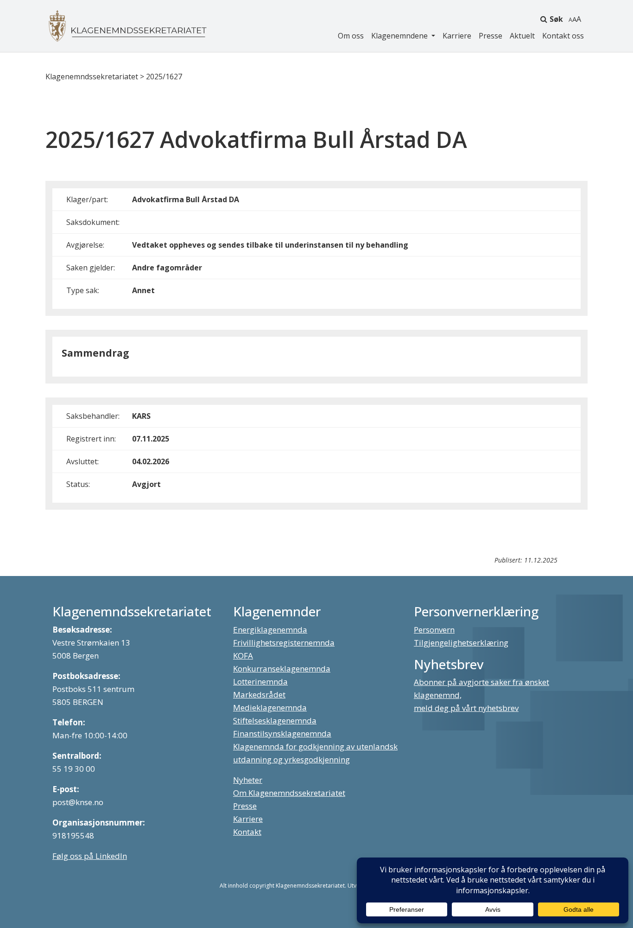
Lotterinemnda (260, 681)
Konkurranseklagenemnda (281, 668)
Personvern (434, 629)
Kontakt (247, 831)
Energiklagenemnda (270, 629)
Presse (490, 36)
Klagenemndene (400, 36)
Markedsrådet (259, 694)
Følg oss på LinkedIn (89, 856)
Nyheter (247, 779)
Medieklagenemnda (270, 707)
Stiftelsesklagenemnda (274, 720)
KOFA (243, 655)
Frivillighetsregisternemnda (284, 642)
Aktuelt (522, 36)
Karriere (457, 36)
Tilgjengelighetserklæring (461, 642)
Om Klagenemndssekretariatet (289, 792)
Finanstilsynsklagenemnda (282, 733)
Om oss (351, 36)
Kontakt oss (563, 36)
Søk (556, 19)
